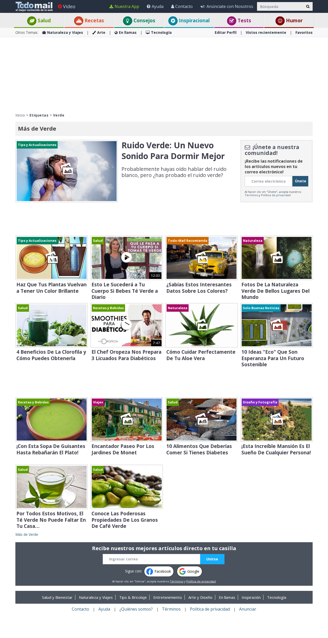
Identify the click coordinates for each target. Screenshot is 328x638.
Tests (243, 20)
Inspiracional (194, 20)
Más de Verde (26, 534)
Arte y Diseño (200, 597)
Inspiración (251, 597)
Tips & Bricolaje (133, 597)
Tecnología (161, 32)
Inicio (20, 115)
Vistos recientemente (266, 32)
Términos (251, 195)
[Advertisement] (164, 74)
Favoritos (304, 32)
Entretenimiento (167, 597)
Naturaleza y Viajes (65, 32)
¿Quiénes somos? (136, 609)
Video (69, 6)
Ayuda (157, 6)
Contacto (184, 6)
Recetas (93, 20)
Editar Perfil (226, 32)
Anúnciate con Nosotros (230, 6)
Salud (43, 20)
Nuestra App (127, 6)
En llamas (128, 32)
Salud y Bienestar (57, 597)
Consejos (143, 20)
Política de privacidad (276, 195)
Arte (101, 32)
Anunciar (247, 609)
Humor (294, 20)
